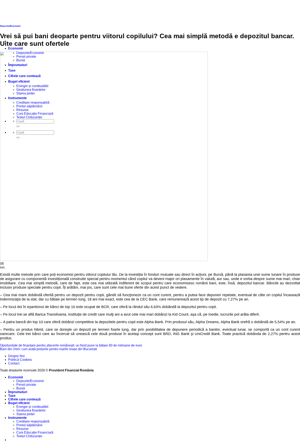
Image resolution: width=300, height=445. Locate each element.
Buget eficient (19, 403)
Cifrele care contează (24, 399)
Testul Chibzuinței (29, 436)
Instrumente (17, 417)
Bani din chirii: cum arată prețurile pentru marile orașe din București (48, 349)
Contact (13, 363)
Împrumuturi (17, 392)
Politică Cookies (20, 359)
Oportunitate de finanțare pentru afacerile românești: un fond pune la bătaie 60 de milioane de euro (71, 345)
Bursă (20, 388)
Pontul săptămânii (29, 425)
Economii (15, 48)
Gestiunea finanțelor (31, 410)
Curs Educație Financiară (34, 432)
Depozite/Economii (30, 381)
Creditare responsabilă (32, 421)
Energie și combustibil (32, 406)
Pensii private (26, 384)
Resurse (22, 428)
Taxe (12, 395)
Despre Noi (16, 356)
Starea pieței (25, 414)
